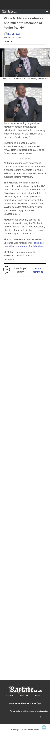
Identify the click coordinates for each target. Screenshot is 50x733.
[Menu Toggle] (47, 11)
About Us (24, 695)
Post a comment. (37, 270)
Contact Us (39, 695)
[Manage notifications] (44, 727)
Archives (9, 695)
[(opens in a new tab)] (41, 716)
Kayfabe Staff (14, 34)
